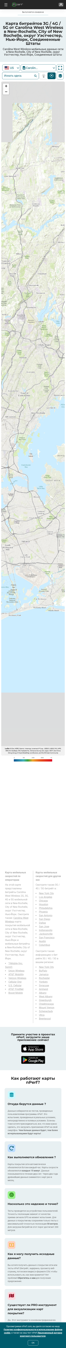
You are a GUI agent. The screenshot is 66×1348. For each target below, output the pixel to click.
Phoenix (43, 911)
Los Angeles (45, 897)
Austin (42, 941)
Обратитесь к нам (26, 1278)
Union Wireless (16, 970)
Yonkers (43, 981)
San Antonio (45, 915)
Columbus (44, 945)
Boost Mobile (15, 992)
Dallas (42, 922)
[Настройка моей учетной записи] (61, 5)
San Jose (44, 926)
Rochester (44, 978)
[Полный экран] (60, 67)
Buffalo (43, 970)
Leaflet (7, 748)
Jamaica (44, 974)
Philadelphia (45, 908)
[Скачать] (33, 1048)
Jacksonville (45, 933)
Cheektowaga (46, 1003)
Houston (43, 904)
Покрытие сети (44, 75)
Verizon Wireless (17, 978)
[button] (6, 86)
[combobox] (11, 67)
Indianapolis (45, 930)
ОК (33, 1343)
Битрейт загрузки (51, 75)
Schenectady (46, 1011)
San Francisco (46, 937)
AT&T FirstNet (15, 989)
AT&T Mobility (16, 974)
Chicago (43, 900)
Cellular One (14, 981)
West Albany (45, 996)
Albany (43, 992)
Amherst (43, 989)
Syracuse (44, 985)
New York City (46, 893)
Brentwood (45, 1018)
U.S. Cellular (14, 985)
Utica (42, 1015)
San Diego (44, 919)
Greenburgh (45, 1000)
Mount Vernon (46, 1007)
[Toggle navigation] (5, 4)
